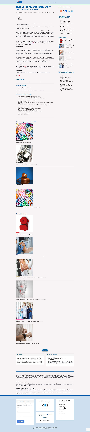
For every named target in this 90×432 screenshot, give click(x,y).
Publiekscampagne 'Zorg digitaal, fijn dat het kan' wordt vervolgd (27, 343)
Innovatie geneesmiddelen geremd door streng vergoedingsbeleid (28, 207)
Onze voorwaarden (62, 412)
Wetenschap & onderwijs (20, 298)
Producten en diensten (19, 319)
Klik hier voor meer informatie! (45, 420)
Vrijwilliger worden (62, 404)
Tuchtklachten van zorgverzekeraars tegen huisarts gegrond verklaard (29, 111)
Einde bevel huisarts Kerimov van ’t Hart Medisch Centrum (28, 105)
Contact (60, 414)
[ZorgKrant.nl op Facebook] (66, 10)
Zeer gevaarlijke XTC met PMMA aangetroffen (24, 234)
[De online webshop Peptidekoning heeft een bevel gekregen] (24, 153)
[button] (39, 2)
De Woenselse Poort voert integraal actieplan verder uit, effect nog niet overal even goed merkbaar (34, 104)
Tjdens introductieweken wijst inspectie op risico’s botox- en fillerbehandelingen (30, 256)
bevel (25, 66)
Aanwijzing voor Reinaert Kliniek (23, 101)
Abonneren (21, 421)
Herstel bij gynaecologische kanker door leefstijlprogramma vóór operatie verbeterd (31, 277)
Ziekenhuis (18, 276)
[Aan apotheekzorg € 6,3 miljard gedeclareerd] (24, 131)
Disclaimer (35, 428)
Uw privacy (55, 428)
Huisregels (43, 428)
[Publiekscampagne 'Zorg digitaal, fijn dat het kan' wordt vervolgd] (24, 332)
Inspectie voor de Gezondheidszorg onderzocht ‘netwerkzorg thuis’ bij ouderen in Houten (33, 98)
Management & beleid (49, 12)
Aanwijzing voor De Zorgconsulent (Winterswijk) (26, 107)
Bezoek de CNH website (42, 408)
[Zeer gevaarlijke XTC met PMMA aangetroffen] (24, 223)
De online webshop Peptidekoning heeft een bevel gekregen (27, 164)
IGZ (19, 75)
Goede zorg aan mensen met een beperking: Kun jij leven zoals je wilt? (29, 97)
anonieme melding (31, 42)
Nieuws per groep (62, 407)
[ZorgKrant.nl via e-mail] (72, 10)
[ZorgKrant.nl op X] (63, 10)
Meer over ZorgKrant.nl (63, 401)
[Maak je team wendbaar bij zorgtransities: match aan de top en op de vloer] (24, 310)
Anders (17, 254)
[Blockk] (19, 2)
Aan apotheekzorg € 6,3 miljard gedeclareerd (24, 142)
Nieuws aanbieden (62, 409)
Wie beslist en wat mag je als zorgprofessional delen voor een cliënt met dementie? (31, 185)
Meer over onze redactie (63, 403)
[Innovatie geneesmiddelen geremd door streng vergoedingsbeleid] (24, 196)
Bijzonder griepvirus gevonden (23, 114)
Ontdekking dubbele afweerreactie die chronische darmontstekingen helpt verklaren (31, 299)
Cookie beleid (50, 428)
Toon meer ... (45, 350)
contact (28, 393)
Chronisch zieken (19, 341)
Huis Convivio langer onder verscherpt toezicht (26, 109)
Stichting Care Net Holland (42, 427)
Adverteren (61, 411)
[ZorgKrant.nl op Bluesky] (69, 10)
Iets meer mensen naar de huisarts (24, 112)
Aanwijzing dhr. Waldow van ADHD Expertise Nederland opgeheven (29, 96)
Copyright (39, 428)
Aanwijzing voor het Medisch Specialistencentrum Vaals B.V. (28, 110)
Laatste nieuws (61, 406)
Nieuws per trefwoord (62, 408)
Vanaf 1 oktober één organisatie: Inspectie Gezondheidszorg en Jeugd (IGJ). (30, 108)
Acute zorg (17, 232)
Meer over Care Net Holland (63, 400)
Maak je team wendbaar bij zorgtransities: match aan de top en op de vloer (29, 321)
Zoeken (60, 417)
